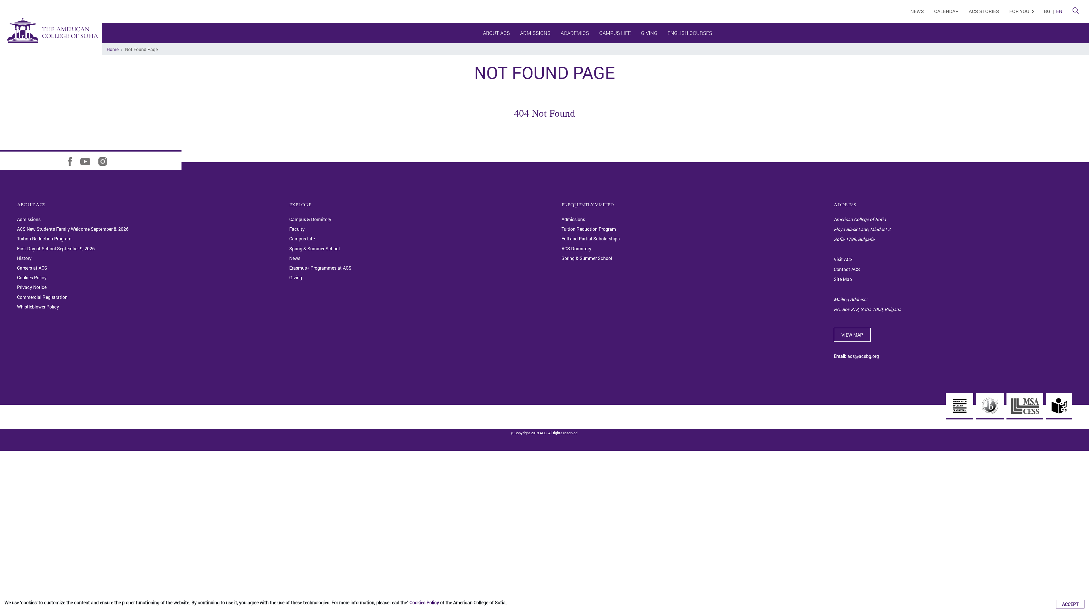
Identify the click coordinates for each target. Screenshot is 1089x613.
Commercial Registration (42, 297)
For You (1020, 11)
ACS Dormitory (576, 248)
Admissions (535, 33)
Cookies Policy (424, 602)
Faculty (297, 229)
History (24, 258)
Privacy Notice (32, 287)
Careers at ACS (32, 268)
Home (113, 49)
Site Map (843, 279)
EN (1059, 11)
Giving (649, 33)
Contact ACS (847, 269)
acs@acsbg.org (862, 356)
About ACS (496, 33)
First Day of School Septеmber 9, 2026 (56, 248)
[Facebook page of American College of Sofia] (73, 161)
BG (1047, 11)
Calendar (946, 11)
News (917, 11)
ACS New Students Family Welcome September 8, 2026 (72, 229)
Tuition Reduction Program (44, 239)
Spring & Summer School (314, 248)
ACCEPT (1070, 604)
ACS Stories (984, 11)
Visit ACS (843, 259)
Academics (575, 33)
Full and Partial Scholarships (591, 239)
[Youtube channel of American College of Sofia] (88, 161)
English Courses (690, 33)
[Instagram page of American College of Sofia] (106, 161)
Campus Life (615, 33)
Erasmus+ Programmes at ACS (320, 268)
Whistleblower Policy (38, 307)
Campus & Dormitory (310, 219)
